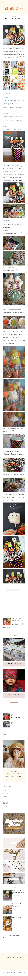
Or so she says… (8, 91)
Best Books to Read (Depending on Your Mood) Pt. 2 (18, 892)
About (21, 964)
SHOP (19, 965)
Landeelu (6, 107)
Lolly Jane (6, 96)
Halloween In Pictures (14, 694)
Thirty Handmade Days (9, 120)
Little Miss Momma (8, 111)
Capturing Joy (7, 116)
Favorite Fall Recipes (16, 917)
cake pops (8, 171)
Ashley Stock (16, 618)
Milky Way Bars (21, 100)
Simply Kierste (7, 124)
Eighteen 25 (6, 103)
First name (5, 794)
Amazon (15, 965)
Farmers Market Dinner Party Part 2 (14, 663)
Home (4, 964)
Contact (9, 965)
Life (14, 964)
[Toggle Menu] (3, 2)
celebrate (14, 16)
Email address (6, 798)
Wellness (9, 964)
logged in (13, 704)
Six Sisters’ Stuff (8, 129)
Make (18, 964)
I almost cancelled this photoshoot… (17, 904)
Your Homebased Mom (9, 100)
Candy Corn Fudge (19, 129)
